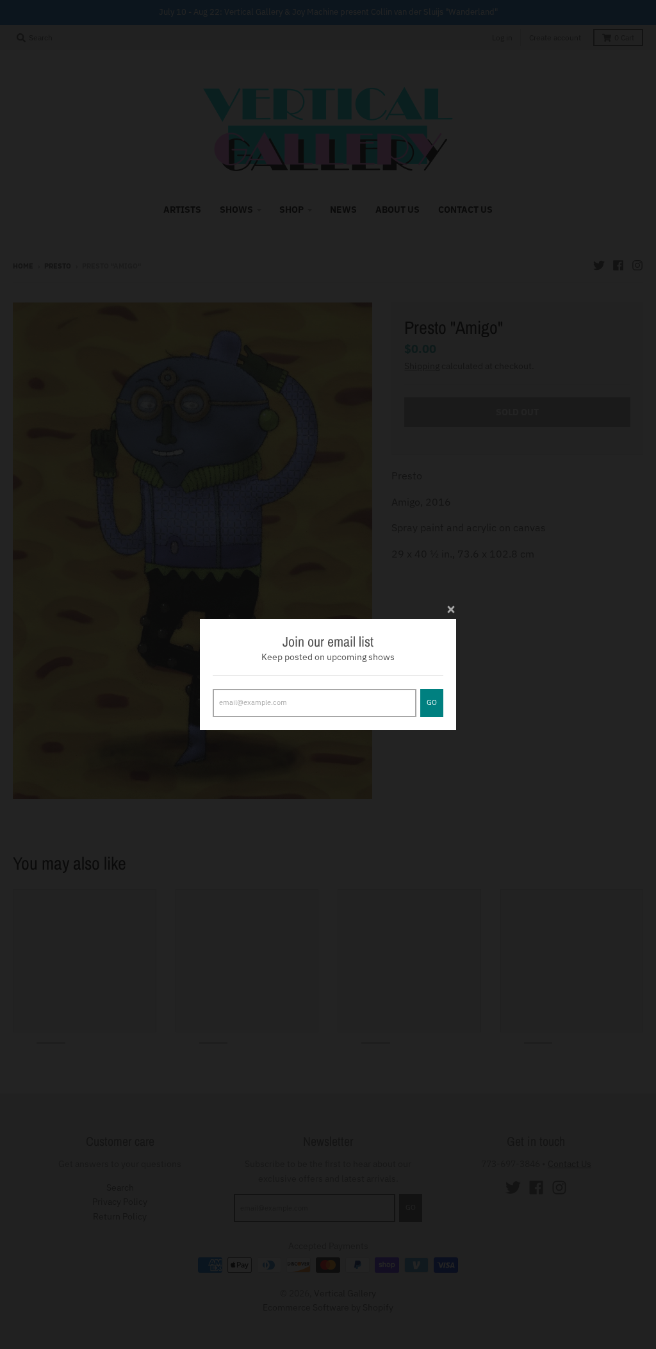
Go (432, 702)
